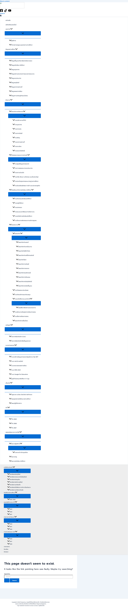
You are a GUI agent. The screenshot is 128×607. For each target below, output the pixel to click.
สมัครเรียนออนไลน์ (11, 25)
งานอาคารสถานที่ (20, 142)
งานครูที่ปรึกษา (19, 203)
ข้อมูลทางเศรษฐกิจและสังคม (19, 96)
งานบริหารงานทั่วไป (20, 120)
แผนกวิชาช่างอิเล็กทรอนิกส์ (26, 255)
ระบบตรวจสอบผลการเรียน (19, 366)
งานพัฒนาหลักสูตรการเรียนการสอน (25, 312)
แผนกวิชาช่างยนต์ (23, 242)
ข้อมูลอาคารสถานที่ (16, 87)
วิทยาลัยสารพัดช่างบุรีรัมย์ (16, 482)
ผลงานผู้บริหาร (15, 444)
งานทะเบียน (18, 146)
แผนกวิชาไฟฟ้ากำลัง (24, 251)
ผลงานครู (14, 457)
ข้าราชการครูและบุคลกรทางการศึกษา (21, 45)
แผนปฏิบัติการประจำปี (9, 502)
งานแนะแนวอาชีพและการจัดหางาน (24, 212)
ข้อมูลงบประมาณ (16, 78)
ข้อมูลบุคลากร (15, 69)
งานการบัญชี (18, 133)
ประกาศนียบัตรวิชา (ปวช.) (18, 336)
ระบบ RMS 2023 (16, 370)
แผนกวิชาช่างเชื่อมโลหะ (21, 321)
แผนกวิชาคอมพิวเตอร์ (24, 273)
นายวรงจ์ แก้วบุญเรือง (21, 452)
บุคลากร (8, 29)
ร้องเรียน (6, 549)
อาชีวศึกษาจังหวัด (8, 467)
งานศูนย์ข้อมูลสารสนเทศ (22, 164)
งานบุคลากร (18, 125)
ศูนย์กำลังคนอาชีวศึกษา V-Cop (20, 379)
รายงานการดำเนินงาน (9, 517)
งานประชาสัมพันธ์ (20, 151)
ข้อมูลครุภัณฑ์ (15, 82)
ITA (7, 408)
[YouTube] (9, 11)
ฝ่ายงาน (8, 100)
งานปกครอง (18, 207)
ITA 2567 (14, 428)
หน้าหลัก (8, 20)
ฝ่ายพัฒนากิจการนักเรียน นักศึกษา (21, 190)
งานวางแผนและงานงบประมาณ (23, 168)
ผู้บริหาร (13, 40)
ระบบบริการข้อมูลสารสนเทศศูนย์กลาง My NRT (24, 357)
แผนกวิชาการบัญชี (23, 264)
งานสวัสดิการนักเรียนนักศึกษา (23, 216)
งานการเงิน (18, 129)
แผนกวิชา (17, 233)
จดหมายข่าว (7, 547)
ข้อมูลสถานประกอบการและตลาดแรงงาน (22, 74)
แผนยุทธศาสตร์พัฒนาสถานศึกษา (21, 399)
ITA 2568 (14, 423)
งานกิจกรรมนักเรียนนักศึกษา (23, 199)
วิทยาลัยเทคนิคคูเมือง (15, 479)
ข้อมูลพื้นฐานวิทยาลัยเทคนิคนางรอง (21, 61)
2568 (11, 512)
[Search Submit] (6, 580)
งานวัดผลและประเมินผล (21, 290)
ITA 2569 (14, 419)
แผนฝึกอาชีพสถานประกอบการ (27, 308)
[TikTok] (5, 11)
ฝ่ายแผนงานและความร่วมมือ (19, 155)
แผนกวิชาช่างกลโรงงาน (25, 247)
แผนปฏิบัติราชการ (16, 403)
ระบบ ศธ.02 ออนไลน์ (17, 361)
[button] (2, 13)
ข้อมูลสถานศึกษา (10, 49)
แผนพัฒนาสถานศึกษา (9, 493)
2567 (11, 514)
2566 (11, 529)
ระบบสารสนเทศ (10, 345)
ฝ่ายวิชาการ (14, 225)
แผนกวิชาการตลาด (23, 268)
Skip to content (5, 1)
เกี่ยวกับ (8, 383)
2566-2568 (12, 499)
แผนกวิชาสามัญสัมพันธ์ (25, 281)
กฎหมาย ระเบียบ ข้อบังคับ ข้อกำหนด (21, 394)
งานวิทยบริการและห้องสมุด (22, 294)
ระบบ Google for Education (19, 374)
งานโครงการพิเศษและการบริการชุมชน (26, 220)
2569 (11, 509)
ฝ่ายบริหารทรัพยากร (17, 111)
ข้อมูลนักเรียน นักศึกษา (18, 65)
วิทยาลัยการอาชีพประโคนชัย (16, 490)
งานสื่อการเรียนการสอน (21, 316)
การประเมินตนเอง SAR (9, 532)
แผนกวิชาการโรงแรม (24, 277)
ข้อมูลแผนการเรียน (16, 91)
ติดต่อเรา (6, 552)
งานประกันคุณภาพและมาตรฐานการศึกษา (26, 181)
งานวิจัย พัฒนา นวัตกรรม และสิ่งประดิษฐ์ (26, 177)
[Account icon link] (1, 16)
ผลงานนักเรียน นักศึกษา (18, 461)
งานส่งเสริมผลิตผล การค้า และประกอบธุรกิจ (27, 186)
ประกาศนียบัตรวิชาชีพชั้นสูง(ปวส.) (21, 341)
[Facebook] (1, 11)
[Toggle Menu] (23, 33)
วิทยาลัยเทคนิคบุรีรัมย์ (15, 474)
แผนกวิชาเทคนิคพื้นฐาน (25, 286)
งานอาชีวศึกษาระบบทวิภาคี (22, 299)
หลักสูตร (8, 325)
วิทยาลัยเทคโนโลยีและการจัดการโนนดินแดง (20, 487)
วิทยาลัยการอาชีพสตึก (15, 485)
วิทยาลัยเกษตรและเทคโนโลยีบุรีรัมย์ (18, 477)
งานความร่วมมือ (19, 172)
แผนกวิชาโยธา (22, 260)
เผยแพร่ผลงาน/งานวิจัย (13, 432)
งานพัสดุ (17, 138)
